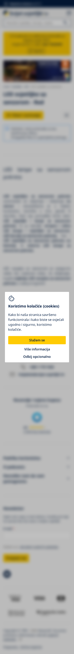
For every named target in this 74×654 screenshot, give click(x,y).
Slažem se (37, 340)
